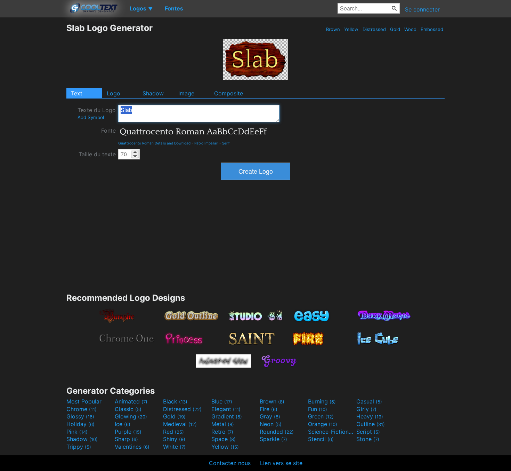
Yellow (351, 29)
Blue (221, 401)
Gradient (226, 416)
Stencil (321, 438)
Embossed (432, 29)
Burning (322, 401)
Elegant (226, 409)
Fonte (108, 130)
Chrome (81, 409)
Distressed (374, 29)
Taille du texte (97, 154)
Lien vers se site (281, 463)
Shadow (153, 93)
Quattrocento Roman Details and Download (154, 143)
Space (223, 438)
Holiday (80, 424)
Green (321, 416)
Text (76, 93)
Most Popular (84, 401)
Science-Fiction (331, 431)
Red (173, 431)
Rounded (277, 431)
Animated (131, 401)
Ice (122, 424)
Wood (410, 29)
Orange (322, 424)
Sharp (126, 438)
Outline (370, 424)
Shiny (174, 438)
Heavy (369, 416)
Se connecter (422, 9)
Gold (395, 29)
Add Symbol (91, 117)
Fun (317, 409)
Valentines (132, 446)
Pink (77, 431)
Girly (366, 409)
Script (368, 431)
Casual (369, 401)
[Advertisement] (33, 127)
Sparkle (273, 438)
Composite (228, 93)
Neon (271, 424)
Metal (222, 424)
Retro (222, 431)
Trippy (78, 446)
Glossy (80, 416)
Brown (333, 29)
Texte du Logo (97, 113)
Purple (128, 431)
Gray (270, 416)
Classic (128, 409)
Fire (268, 409)
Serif (226, 143)
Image (186, 93)
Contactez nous (230, 463)
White (174, 446)
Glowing (131, 416)
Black (175, 401)
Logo (113, 93)
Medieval (180, 424)
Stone (367, 438)
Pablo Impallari (206, 143)
